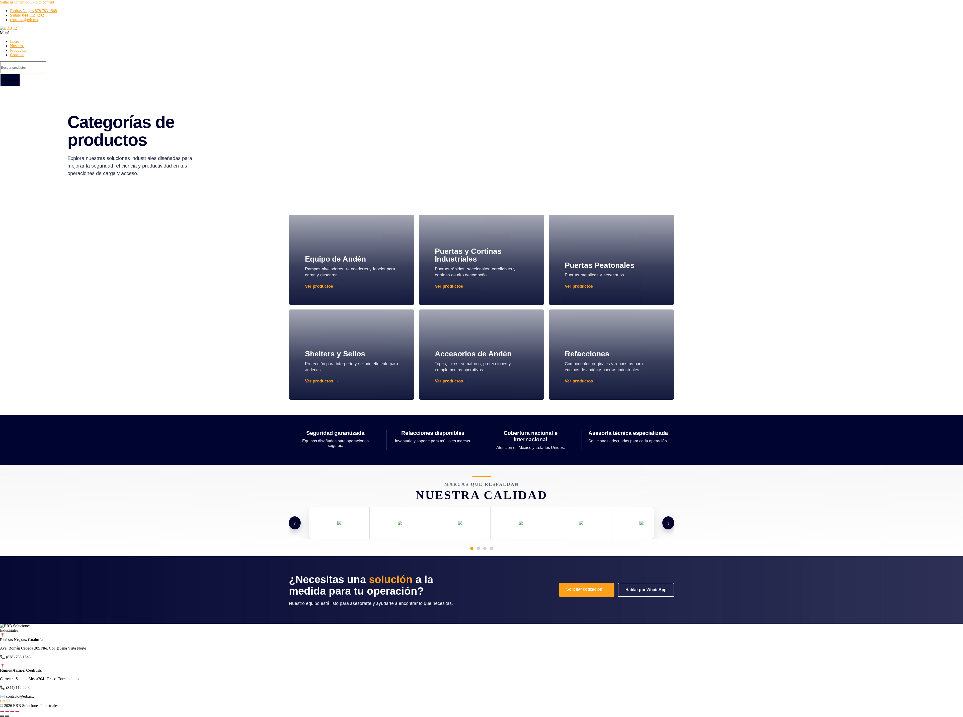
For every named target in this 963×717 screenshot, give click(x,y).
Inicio (14, 41)
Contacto (17, 55)
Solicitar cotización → (586, 589)
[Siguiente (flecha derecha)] (7, 716)
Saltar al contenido (14, 2)
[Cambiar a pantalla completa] (7, 711)
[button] (200, 33)
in (3, 701)
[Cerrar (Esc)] (17, 711)
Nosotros (17, 46)
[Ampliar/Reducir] (2, 711)
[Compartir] (12, 711)
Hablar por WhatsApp (646, 590)
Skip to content (42, 2)
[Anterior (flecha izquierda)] (2, 716)
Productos (18, 50)
